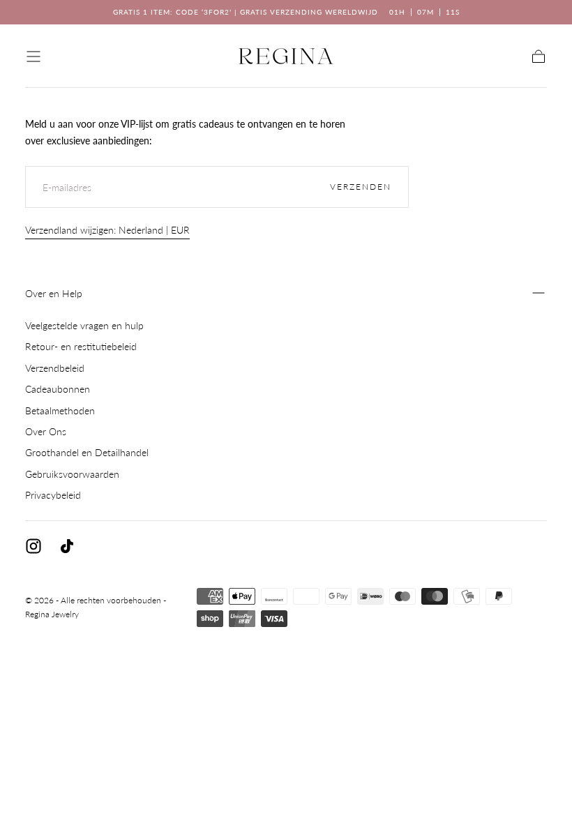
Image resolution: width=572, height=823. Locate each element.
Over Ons (45, 431)
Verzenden (360, 186)
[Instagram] (33, 546)
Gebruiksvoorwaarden (72, 474)
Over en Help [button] (53, 293)
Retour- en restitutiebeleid (81, 346)
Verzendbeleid (54, 368)
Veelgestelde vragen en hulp (84, 325)
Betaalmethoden (60, 410)
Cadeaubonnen (57, 389)
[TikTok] (67, 546)
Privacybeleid (53, 495)
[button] (33, 56)
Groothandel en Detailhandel (87, 452)
